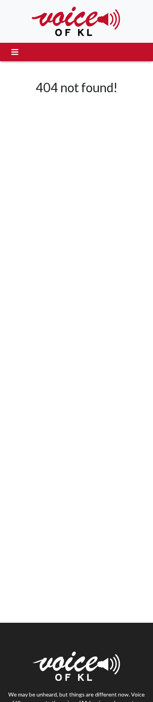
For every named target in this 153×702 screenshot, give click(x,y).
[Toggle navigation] (15, 52)
